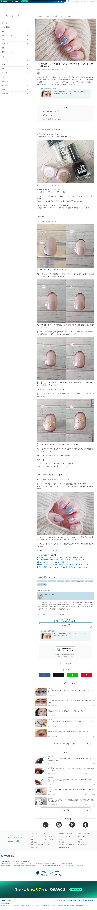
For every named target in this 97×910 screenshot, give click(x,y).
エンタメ (4, 73)
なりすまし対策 (66, 865)
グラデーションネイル (78, 581)
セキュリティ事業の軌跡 (77, 865)
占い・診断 (5, 85)
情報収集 (60, 905)
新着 (3, 39)
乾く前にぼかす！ (46, 115)
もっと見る (65, 810)
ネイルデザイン (42, 581)
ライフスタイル (6, 68)
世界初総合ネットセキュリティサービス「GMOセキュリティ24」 (16, 863)
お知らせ (4, 23)
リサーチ (54, 905)
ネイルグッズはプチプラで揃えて (51, 111)
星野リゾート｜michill (8, 52)
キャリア (4, 89)
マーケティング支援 (46, 905)
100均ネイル (52, 581)
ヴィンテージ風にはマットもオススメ (52, 119)
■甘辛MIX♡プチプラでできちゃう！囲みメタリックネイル (57, 562)
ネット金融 (66, 905)
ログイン (4, 31)
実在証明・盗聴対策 (5, 865)
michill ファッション (90, 794)
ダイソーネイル (42, 584)
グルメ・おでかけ (7, 77)
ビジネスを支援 (29, 905)
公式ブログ (41, 614)
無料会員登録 (6, 27)
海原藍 (93, 763)
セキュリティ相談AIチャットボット (64, 863)
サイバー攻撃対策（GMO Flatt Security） (51, 865)
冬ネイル (61, 581)
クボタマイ (92, 736)
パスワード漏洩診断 (37, 863)
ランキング (5, 43)
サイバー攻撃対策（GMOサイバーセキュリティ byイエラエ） (26, 865)
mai (41, 73)
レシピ (3, 64)
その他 (87, 905)
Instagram (61, 614)
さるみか (92, 705)
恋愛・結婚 (5, 81)
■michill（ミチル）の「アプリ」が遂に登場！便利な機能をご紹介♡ (60, 557)
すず (94, 726)
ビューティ (5, 60)
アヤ (94, 695)
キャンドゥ (42, 192)
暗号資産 (72, 905)
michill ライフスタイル (89, 773)
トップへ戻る (65, 664)
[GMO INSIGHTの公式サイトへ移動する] (9, 856)
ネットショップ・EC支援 (18, 905)
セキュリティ (37, 905)
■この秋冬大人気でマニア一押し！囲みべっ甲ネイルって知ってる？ (60, 560)
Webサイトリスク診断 (49, 863)
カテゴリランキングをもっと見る (65, 744)
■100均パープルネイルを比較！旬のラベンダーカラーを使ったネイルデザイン (64, 565)
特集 (3, 48)
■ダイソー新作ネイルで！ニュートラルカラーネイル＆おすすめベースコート (63, 567)
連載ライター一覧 (7, 35)
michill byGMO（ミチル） (42, 15)
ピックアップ (6, 93)
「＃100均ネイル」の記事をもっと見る (50, 551)
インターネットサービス (6, 905)
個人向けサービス (80, 905)
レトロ (75, 486)
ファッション (6, 56)
